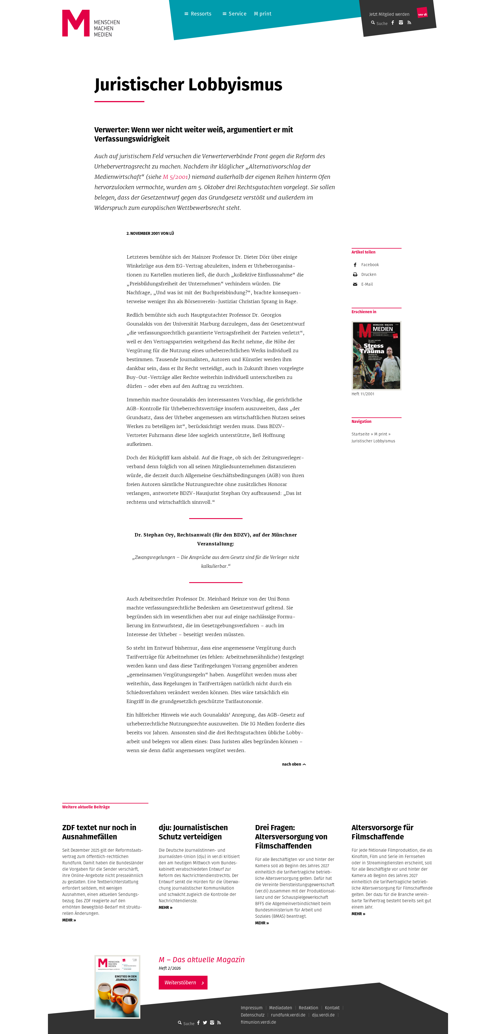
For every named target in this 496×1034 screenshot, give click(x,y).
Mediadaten (280, 1008)
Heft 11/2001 (363, 394)
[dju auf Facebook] (392, 22)
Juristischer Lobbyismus (373, 441)
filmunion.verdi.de (258, 1022)
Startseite (361, 434)
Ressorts (201, 13)
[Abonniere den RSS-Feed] (409, 22)
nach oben (291, 764)
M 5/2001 (175, 177)
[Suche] (180, 1022)
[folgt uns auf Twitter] (205, 1022)
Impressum (252, 1008)
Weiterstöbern (180, 982)
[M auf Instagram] (401, 22)
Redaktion (308, 1008)
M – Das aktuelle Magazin (202, 959)
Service (237, 13)
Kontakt (332, 1008)
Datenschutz (252, 1015)
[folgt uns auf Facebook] (198, 1022)
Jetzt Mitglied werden (389, 14)
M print (263, 13)
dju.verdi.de (323, 1015)
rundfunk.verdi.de (288, 1015)
